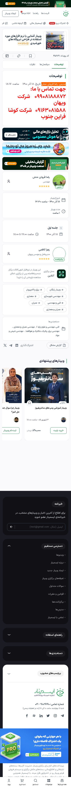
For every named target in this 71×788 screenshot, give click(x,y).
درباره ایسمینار (57, 563)
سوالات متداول (56, 586)
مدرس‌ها (60, 609)
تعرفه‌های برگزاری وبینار (53, 578)
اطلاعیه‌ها (25, 13)
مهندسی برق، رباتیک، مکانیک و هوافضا (42, 331)
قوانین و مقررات (56, 594)
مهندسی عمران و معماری (24, 327)
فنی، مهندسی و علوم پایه (48, 327)
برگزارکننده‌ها (58, 602)
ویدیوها (60, 555)
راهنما (36, 13)
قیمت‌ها (45, 13)
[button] (49, 782)
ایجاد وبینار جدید (55, 570)
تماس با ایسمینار (56, 617)
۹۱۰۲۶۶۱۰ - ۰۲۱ (42, 704)
